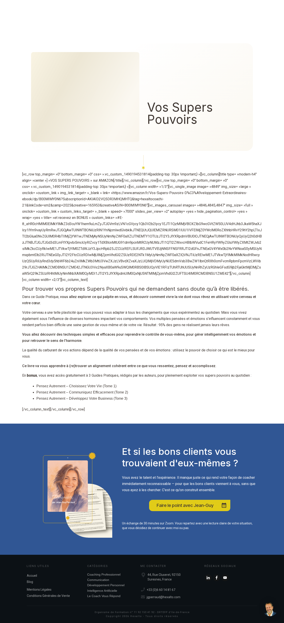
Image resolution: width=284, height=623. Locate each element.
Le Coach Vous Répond (103, 596)
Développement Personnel (105, 585)
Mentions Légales (39, 589)
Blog (30, 582)
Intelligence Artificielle (102, 590)
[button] (270, 609)
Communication (98, 580)
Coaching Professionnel (103, 574)
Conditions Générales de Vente (48, 596)
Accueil (32, 575)
